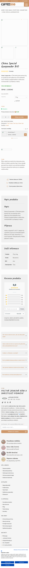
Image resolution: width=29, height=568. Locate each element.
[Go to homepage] (7, 4)
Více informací (6, 86)
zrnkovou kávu (12, 406)
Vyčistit (18, 100)
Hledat (22, 309)
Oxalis (7, 125)
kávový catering (10, 412)
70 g (14, 254)
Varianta (3, 96)
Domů (2, 10)
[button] (7, 53)
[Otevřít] (26, 5)
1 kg (17, 254)
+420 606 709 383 (13, 397)
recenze (11, 71)
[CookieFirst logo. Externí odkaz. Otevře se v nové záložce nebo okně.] (1, 551)
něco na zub (22, 406)
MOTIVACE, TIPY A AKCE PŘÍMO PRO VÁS (12, 424)
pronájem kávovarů (13, 414)
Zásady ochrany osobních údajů (21, 549)
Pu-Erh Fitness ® (11, 132)
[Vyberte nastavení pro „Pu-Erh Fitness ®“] (25, 134)
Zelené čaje (23, 10)
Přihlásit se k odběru (13, 431)
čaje (17, 406)
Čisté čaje (16, 10)
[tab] (13, 138)
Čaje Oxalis (8, 10)
